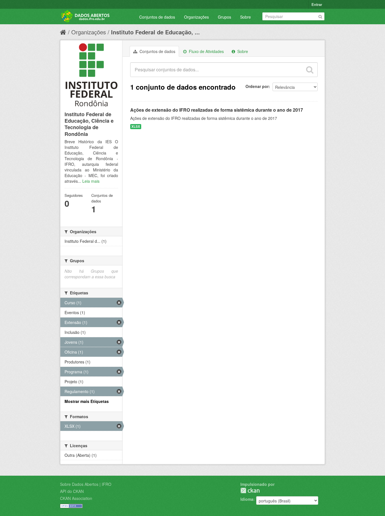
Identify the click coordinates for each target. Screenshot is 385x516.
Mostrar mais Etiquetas (87, 401)
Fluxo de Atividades (206, 51)
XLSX (135, 126)
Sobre (245, 17)
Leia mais (90, 181)
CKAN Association (76, 498)
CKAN (250, 490)
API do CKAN (72, 491)
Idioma (246, 499)
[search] (309, 69)
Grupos (224, 17)
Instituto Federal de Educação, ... (155, 32)
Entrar (316, 4)
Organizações (196, 17)
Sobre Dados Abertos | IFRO (85, 484)
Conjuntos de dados (157, 17)
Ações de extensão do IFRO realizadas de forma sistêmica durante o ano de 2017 (216, 110)
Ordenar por (257, 86)
